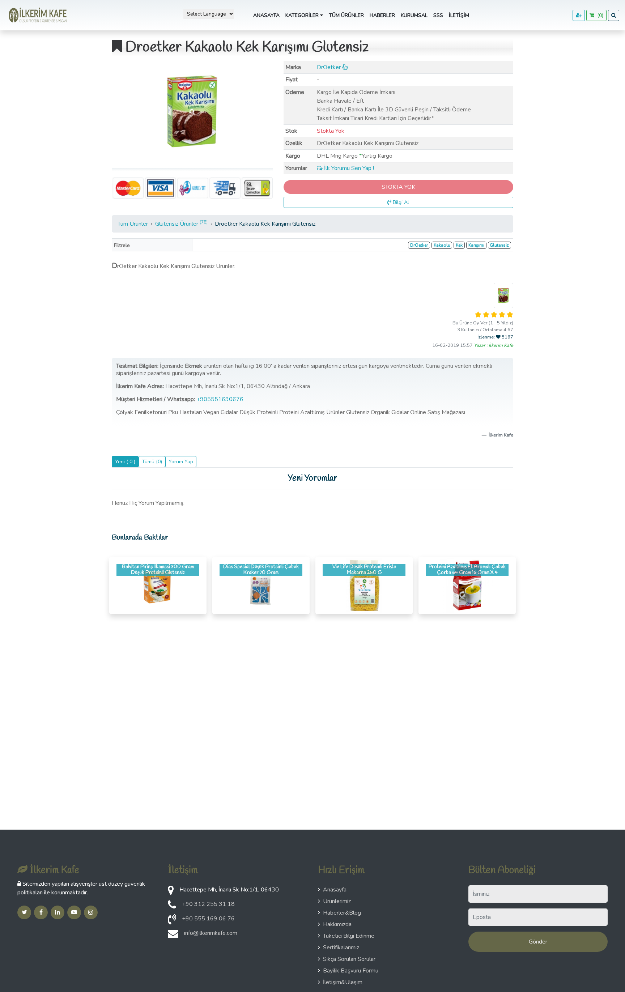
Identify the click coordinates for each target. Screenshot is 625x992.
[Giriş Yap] (579, 15)
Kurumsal (414, 15)
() (598, 15)
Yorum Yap (181, 461)
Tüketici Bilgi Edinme (348, 936)
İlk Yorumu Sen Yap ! (348, 168)
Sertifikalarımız (341, 947)
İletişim (459, 15)
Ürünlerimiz (337, 901)
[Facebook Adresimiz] (41, 912)
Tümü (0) (152, 461)
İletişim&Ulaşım (342, 982)
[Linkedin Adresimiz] (57, 912)
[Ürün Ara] (613, 15)
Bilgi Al (400, 202)
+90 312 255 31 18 (208, 904)
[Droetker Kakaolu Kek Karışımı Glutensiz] (192, 111)
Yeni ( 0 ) (125, 461)
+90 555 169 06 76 (208, 919)
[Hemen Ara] (172, 921)
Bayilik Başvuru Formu (350, 971)
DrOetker (329, 67)
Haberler (382, 15)
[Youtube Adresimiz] (74, 912)
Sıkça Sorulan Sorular (349, 959)
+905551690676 (220, 399)
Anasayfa (266, 15)
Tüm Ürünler (346, 15)
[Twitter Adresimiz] (24, 912)
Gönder (538, 942)
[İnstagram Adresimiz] (91, 912)
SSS (438, 15)
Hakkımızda (337, 924)
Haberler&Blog (342, 913)
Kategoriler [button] (302, 15)
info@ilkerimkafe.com (210, 933)
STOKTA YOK (398, 187)
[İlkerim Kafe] (36, 15)
